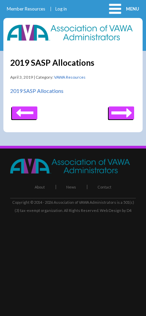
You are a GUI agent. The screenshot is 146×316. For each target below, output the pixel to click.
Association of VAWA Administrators (85, 202)
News (71, 187)
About (40, 187)
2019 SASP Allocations (36, 90)
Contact (104, 187)
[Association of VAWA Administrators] (73, 38)
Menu (132, 9)
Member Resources (26, 9)
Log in (61, 9)
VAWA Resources (70, 77)
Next (24, 110)
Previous (121, 110)
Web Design (110, 210)
